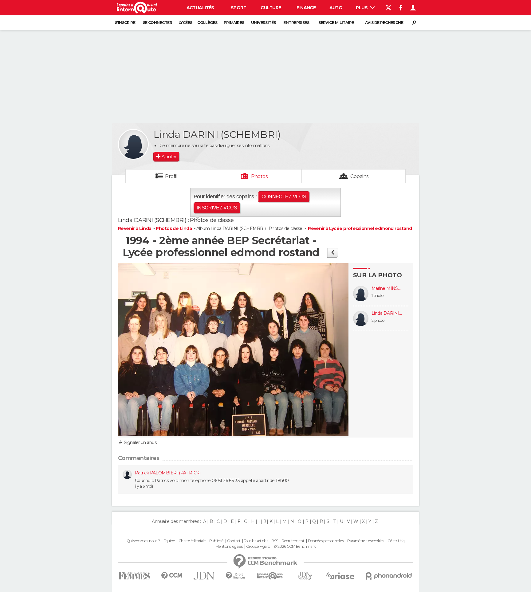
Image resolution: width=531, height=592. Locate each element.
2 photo (378, 320)
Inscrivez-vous (217, 207)
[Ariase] (340, 575)
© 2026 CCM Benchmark (294, 546)
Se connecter (157, 22)
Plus (362, 7)
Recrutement (292, 541)
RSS (274, 541)
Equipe (169, 541)
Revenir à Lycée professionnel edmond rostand (360, 228)
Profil (171, 176)
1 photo (377, 295)
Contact (233, 541)
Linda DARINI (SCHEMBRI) (387, 313)
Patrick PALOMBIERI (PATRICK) (167, 473)
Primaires (234, 22)
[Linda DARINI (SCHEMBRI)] (133, 144)
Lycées (185, 22)
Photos (259, 176)
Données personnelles (326, 541)
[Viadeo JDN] (305, 576)
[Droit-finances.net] (236, 576)
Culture (271, 7)
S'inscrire (125, 22)
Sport (238, 7)
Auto (336, 7)
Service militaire (336, 22)
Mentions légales (228, 546)
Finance (306, 7)
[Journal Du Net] (204, 576)
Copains (359, 176)
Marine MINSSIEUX (387, 288)
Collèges (207, 22)
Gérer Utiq (395, 541)
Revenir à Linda (135, 228)
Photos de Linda (174, 228)
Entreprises (296, 22)
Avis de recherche (384, 22)
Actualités (200, 7)
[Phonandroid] (389, 576)
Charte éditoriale (192, 541)
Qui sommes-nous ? (143, 541)
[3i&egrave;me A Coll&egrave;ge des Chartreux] (332, 252)
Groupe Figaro (258, 546)
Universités (263, 22)
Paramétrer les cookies (365, 541)
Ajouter (169, 156)
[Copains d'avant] (270, 576)
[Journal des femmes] (134, 576)
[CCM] (171, 576)
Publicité (216, 541)
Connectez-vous (284, 196)
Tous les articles (256, 541)
